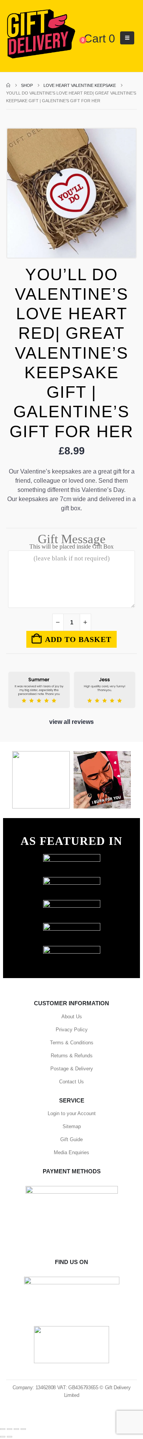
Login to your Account (72, 1113)
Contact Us (71, 1082)
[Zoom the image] (71, 858)
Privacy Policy (72, 1029)
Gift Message (71, 542)
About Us (71, 1016)
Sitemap (72, 1126)
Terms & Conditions (71, 1042)
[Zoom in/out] (2, 1429)
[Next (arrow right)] (9, 1436)
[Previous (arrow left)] (2, 1436)
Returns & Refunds (72, 1055)
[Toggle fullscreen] (9, 1429)
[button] (127, 37)
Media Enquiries (71, 1152)
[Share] (16, 1429)
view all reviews (71, 722)
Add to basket (78, 639)
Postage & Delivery (71, 1068)
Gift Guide (71, 1139)
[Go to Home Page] (8, 85)
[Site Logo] (41, 34)
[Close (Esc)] (23, 1429)
